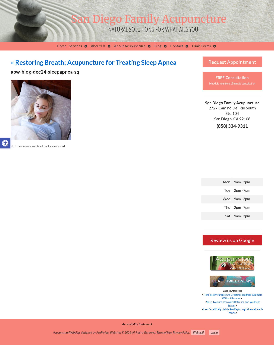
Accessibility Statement (137, 324)
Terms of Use (164, 332)
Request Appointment (232, 62)
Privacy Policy (181, 332)
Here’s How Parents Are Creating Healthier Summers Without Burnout (233, 296)
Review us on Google (232, 240)
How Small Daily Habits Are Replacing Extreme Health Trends (233, 311)
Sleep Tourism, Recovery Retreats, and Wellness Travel (233, 303)
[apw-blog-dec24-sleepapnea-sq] (41, 139)
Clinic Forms (201, 46)
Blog (157, 46)
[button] (5, 143)
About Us (98, 46)
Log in (214, 332)
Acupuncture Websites (66, 332)
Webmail (198, 332)
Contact (176, 46)
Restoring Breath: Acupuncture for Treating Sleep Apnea (94, 62)
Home (61, 46)
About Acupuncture (129, 46)
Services (75, 46)
